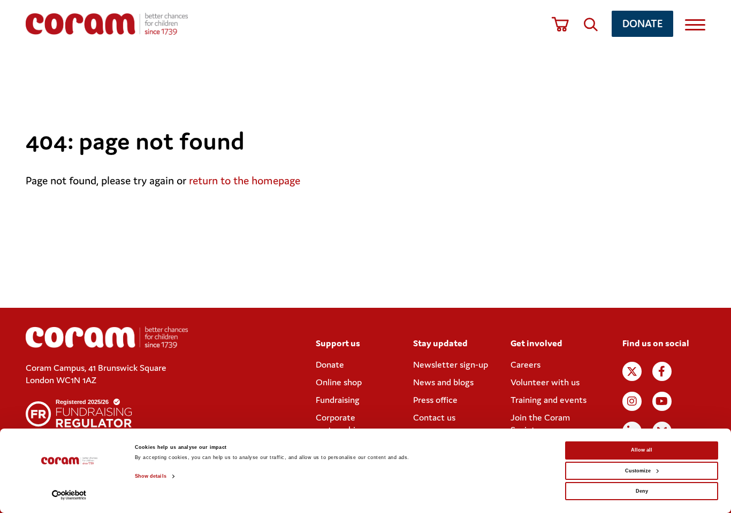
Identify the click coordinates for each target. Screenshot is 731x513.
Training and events (549, 400)
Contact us (434, 417)
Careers (525, 364)
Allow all (641, 450)
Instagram (632, 401)
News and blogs (443, 382)
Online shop (339, 382)
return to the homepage (244, 181)
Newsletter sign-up (450, 364)
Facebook (662, 371)
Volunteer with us (545, 382)
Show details (150, 476)
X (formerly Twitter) (632, 371)
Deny (642, 491)
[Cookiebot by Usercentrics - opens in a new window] (69, 495)
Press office (435, 400)
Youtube (662, 401)
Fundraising (338, 400)
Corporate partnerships (340, 423)
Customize (638, 470)
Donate (642, 23)
